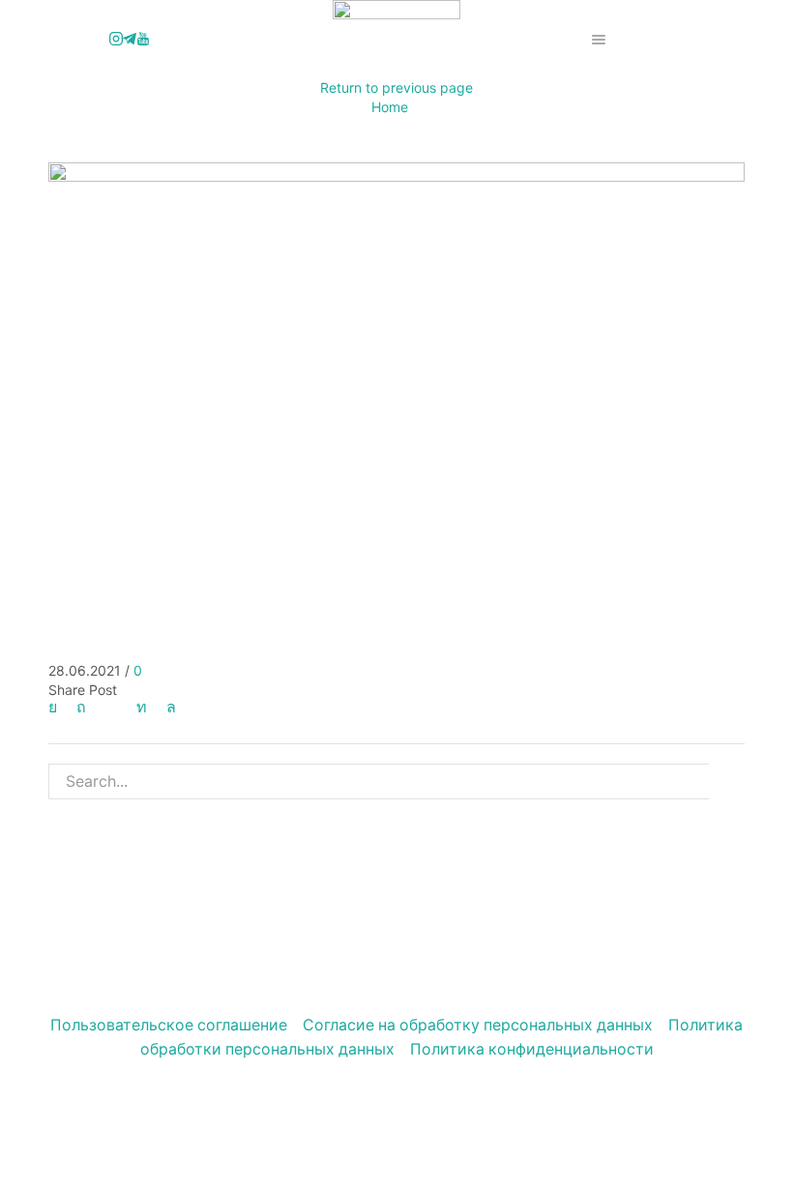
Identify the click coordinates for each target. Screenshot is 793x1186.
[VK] (57, 707)
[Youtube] (143, 39)
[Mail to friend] (111, 707)
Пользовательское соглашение (168, 1025)
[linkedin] (142, 707)
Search (727, 781)
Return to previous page (396, 87)
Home (389, 107)
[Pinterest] (81, 707)
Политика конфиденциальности (532, 1049)
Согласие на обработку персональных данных (478, 1025)
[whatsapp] (166, 707)
